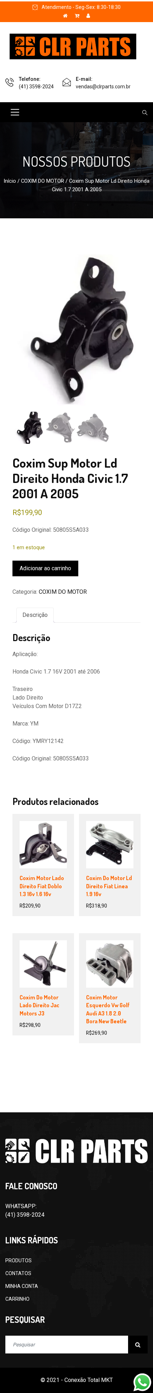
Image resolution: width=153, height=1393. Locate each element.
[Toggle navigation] (15, 112)
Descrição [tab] (35, 615)
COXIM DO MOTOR (42, 181)
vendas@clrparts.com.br (103, 86)
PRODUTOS (18, 1260)
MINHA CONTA (21, 1286)
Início (10, 181)
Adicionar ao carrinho (45, 568)
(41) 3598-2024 (36, 86)
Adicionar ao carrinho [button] (46, 854)
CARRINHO (17, 1299)
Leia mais (43, 970)
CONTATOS (18, 1273)
